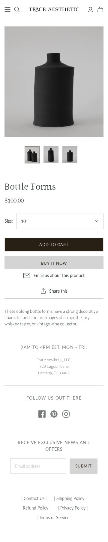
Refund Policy (35, 507)
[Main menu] (7, 10)
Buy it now (54, 263)
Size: (8, 221)
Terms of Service (54, 517)
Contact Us (34, 498)
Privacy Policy (73, 507)
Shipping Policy (70, 498)
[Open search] (17, 10)
